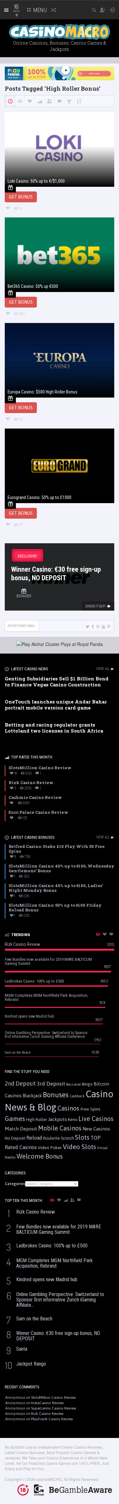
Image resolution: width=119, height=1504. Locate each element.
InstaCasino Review (47, 1403)
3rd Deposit (51, 1084)
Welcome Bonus (40, 1156)
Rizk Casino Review (47, 1413)
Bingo (87, 1084)
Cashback (77, 1096)
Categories (15, 1184)
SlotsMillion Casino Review (53, 1397)
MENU (39, 10)
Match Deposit (21, 1128)
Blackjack (32, 1095)
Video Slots (79, 1146)
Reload (34, 1138)
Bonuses (56, 1095)
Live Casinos (96, 1118)
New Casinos (96, 1128)
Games (15, 1119)
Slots (82, 1137)
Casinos (68, 1108)
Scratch (67, 1138)
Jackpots (57, 1119)
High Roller (36, 1119)
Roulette (51, 1138)
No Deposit (15, 1138)
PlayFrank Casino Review (52, 1419)
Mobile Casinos (60, 1128)
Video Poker (50, 1147)
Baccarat (73, 1084)
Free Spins (90, 1108)
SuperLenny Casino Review (53, 1408)
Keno (72, 1119)
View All (103, 669)
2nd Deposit (20, 1083)
